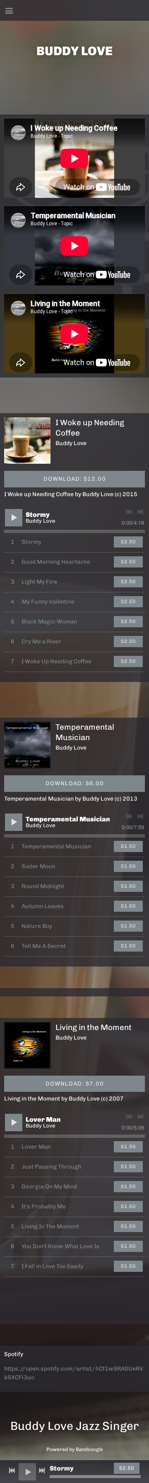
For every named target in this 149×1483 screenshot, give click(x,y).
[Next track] (140, 512)
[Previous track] (129, 512)
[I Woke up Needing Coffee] (27, 440)
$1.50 (128, 846)
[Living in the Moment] (27, 1045)
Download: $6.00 (75, 783)
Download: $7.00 (75, 1083)
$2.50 (128, 542)
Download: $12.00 (74, 478)
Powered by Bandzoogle (74, 1449)
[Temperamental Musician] (27, 745)
